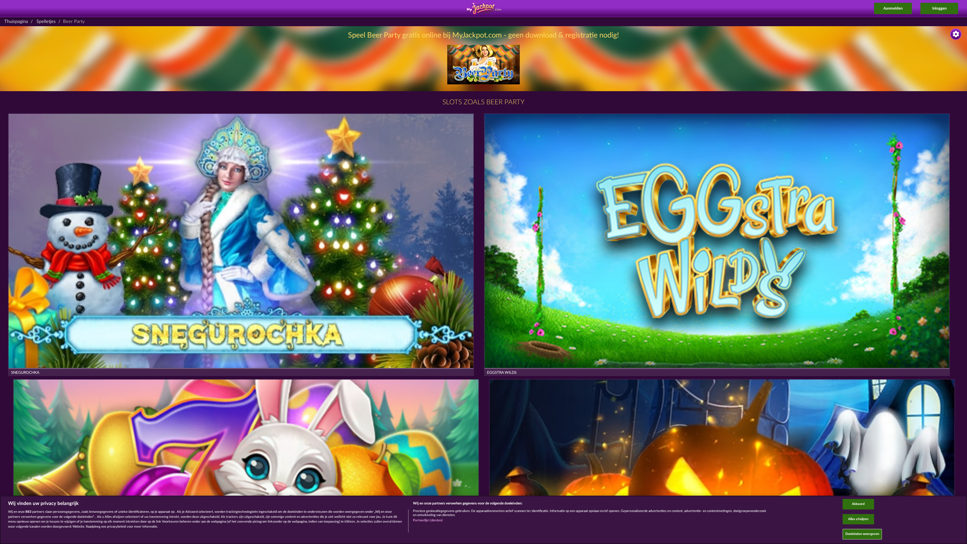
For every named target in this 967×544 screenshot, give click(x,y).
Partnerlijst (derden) (428, 520)
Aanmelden (893, 8)
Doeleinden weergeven (862, 534)
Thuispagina (16, 21)
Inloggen (939, 8)
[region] (483, 520)
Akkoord (858, 504)
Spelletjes (46, 21)
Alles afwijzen (858, 519)
